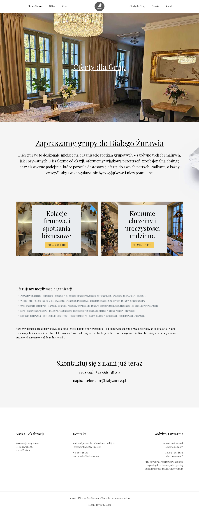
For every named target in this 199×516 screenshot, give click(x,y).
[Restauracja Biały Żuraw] (99, 6)
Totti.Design (105, 504)
